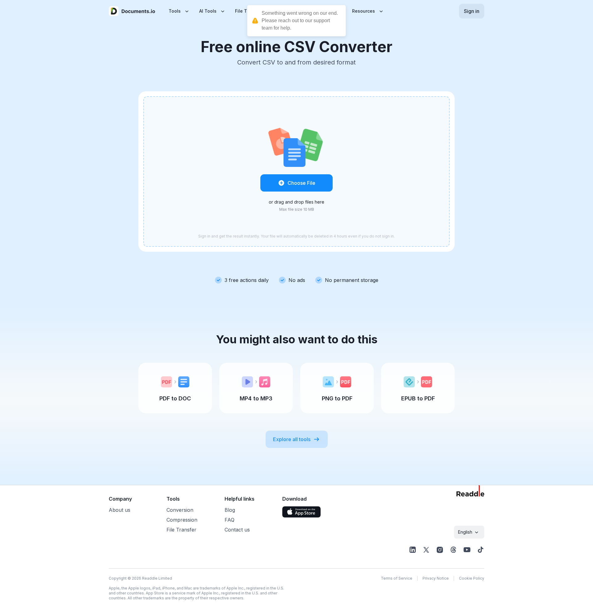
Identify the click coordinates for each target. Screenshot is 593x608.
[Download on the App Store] (301, 512)
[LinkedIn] (412, 549)
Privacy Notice (436, 578)
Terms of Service (396, 578)
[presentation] (296, 171)
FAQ (229, 520)
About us (119, 510)
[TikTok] (480, 549)
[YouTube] (467, 549)
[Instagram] (440, 549)
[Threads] (453, 549)
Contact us (237, 530)
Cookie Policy (471, 578)
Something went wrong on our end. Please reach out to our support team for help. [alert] (300, 20)
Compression (181, 520)
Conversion (179, 510)
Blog (230, 510)
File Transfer (181, 530)
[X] (426, 549)
